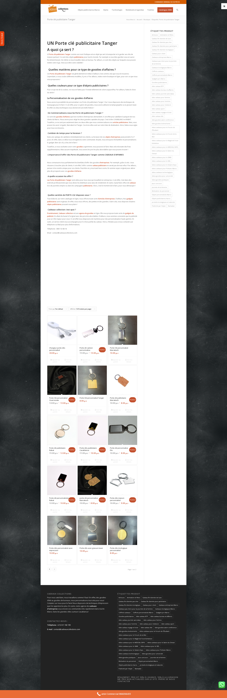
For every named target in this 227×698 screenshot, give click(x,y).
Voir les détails (69, 361)
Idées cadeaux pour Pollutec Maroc (164, 168)
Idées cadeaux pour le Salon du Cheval (163, 152)
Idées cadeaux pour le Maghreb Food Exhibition (165, 142)
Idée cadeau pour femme (161, 97)
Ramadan (171, 206)
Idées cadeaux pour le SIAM (161, 157)
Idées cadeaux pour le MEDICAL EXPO (165, 147)
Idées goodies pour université (162, 176)
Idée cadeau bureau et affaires (162, 90)
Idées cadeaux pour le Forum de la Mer (164, 135)
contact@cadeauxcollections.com (67, 629)
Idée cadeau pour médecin (161, 105)
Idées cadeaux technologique (162, 172)
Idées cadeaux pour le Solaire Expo (164, 165)
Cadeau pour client (158, 54)
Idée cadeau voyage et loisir (162, 112)
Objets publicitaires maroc (161, 198)
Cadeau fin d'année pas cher (162, 42)
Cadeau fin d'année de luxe (161, 39)
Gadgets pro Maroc (158, 79)
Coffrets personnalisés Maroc (162, 75)
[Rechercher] (177, 10)
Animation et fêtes (166, 35)
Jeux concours (157, 183)
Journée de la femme (159, 187)
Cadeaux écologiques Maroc (162, 68)
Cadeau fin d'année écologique (163, 50)
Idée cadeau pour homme (161, 101)
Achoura (155, 35)
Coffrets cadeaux (158, 71)
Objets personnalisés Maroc (161, 195)
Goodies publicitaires (159, 82)
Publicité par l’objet (159, 206)
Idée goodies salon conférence (163, 120)
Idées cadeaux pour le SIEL (161, 161)
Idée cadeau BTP (158, 86)
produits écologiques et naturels (163, 202)
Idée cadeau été (157, 116)
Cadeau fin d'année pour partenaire (164, 46)
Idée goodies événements (161, 124)
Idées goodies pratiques (160, 180)
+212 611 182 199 (64, 625)
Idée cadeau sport (158, 109)
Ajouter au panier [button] (56, 361)
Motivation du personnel (160, 191)
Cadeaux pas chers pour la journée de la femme (164, 62)
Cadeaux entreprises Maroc (161, 57)
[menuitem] (89, 10)
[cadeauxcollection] (58, 10)
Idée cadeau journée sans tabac (163, 94)
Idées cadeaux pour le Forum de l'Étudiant (163, 128)
